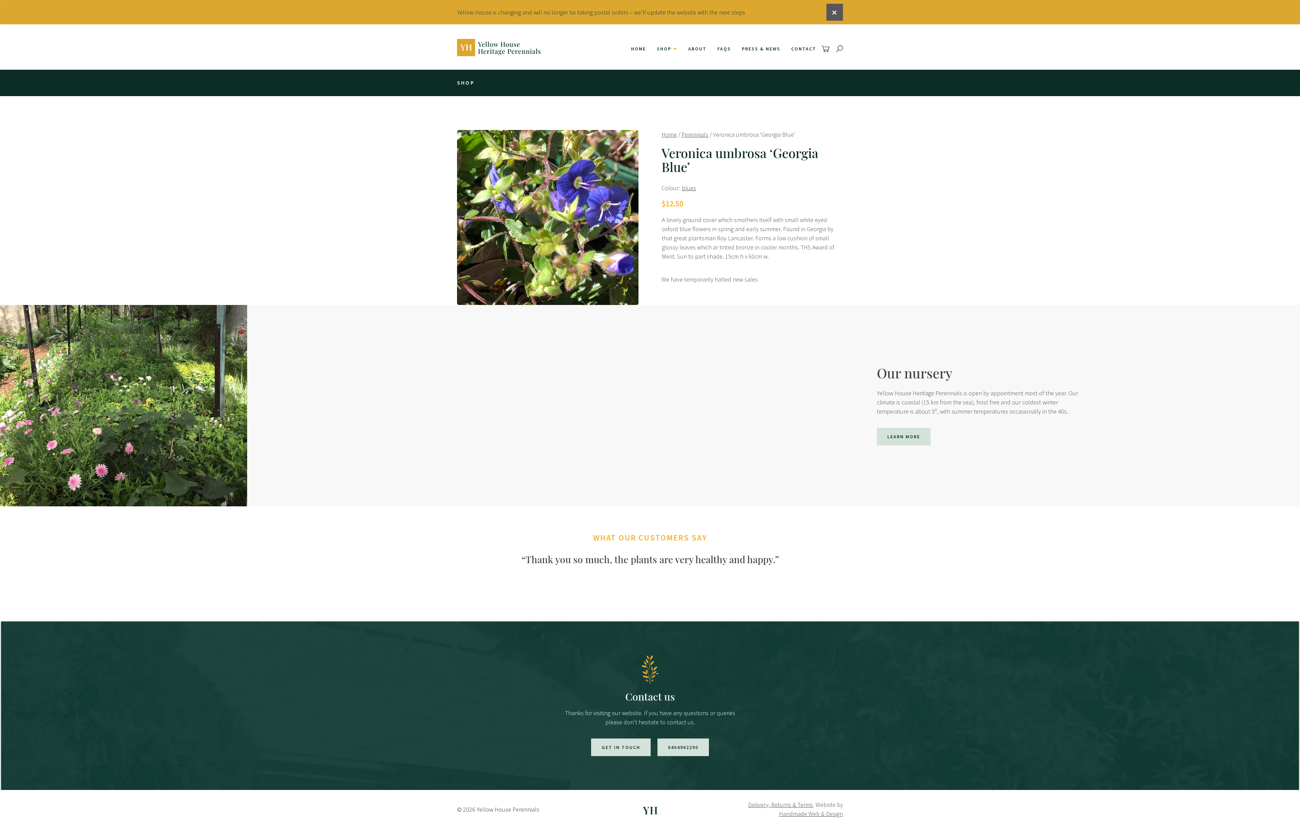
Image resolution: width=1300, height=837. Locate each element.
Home (638, 49)
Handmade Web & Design (811, 814)
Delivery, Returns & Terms (780, 805)
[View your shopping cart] (826, 49)
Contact (803, 49)
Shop (664, 49)
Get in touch (621, 747)
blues (689, 188)
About (697, 49)
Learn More (903, 437)
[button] (628, 140)
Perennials (694, 134)
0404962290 (683, 747)
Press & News (761, 49)
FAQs (724, 49)
